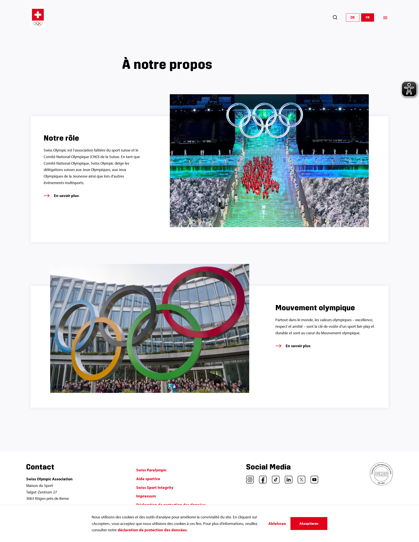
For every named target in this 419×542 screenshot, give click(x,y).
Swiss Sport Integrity (154, 487)
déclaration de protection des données (152, 529)
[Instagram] (248, 478)
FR (367, 17)
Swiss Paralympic (151, 469)
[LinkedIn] (287, 478)
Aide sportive (148, 478)
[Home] (38, 17)
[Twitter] (300, 478)
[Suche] (335, 17)
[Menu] (385, 17)
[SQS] (381, 483)
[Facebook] (261, 478)
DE (352, 17)
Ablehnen (277, 523)
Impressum (146, 495)
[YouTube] (313, 478)
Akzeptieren (308, 523)
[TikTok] (274, 478)
